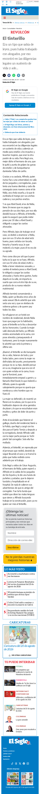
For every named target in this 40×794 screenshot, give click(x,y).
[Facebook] (4, 5)
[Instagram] (7, 5)
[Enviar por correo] (23, 75)
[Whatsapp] (13, 75)
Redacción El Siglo (9, 82)
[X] (11, 2)
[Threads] (7, 2)
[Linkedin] (18, 75)
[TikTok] (4, 2)
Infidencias (30, 23)
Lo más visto (14, 569)
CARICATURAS (20, 622)
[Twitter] (4, 75)
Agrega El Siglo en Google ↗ (20, 105)
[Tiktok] (12, 763)
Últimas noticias (20, 23)
